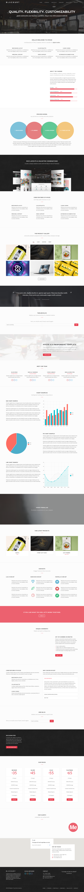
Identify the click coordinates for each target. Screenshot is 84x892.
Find (76, 324)
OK (49, 845)
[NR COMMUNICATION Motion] (42, 268)
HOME (41, 2)
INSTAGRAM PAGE (12, 747)
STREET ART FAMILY (42, 552)
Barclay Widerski (33, 372)
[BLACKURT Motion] (17, 268)
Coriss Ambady (51, 372)
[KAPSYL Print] (17, 252)
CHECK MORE (47, 354)
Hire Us (42, 615)
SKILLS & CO (69, 888)
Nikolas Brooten (70, 372)
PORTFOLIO (54, 2)
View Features (42, 20)
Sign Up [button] (14, 799)
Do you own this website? (36, 845)
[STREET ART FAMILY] (42, 252)
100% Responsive (48, 678)
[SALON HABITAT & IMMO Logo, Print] (66, 268)
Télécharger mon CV (48, 877)
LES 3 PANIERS (66, 552)
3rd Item (46, 697)
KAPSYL (17, 552)
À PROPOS (47, 2)
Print (17, 554)
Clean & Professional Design (50, 694)
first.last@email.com (58, 857)
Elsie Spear (14, 372)
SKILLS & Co (68, 2)
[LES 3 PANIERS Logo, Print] (66, 252)
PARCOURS (61, 2)
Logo (65, 554)
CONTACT (76, 2)
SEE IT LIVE (58, 655)
